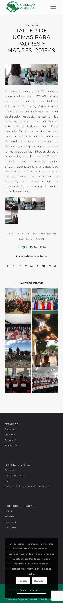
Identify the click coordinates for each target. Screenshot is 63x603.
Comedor (10, 434)
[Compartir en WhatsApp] (20, 266)
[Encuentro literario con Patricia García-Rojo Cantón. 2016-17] (18, 380)
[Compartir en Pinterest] (25, 266)
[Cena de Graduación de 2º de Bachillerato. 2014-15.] (18, 327)
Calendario (10, 470)
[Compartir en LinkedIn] (31, 266)
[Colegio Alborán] (26, 7)
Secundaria (11, 522)
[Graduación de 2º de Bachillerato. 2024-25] (45, 301)
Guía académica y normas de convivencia (27, 486)
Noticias (31, 24)
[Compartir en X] (14, 266)
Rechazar (39, 581)
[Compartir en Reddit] (49, 266)
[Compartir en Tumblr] (37, 266)
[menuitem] (51, 7)
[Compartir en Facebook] (8, 266)
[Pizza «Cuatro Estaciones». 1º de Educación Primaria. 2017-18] (45, 380)
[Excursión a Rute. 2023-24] (18, 301)
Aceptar (22, 581)
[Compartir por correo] (55, 266)
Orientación (11, 440)
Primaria (9, 516)
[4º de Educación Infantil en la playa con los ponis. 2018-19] (18, 353)
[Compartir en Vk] (43, 266)
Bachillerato (11, 527)
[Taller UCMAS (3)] (31, 74)
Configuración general (31, 590)
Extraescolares (12, 445)
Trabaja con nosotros (16, 475)
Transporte (10, 429)
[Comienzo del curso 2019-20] (45, 353)
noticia (40, 247)
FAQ (7, 481)
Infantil (8, 511)
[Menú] (51, 7)
